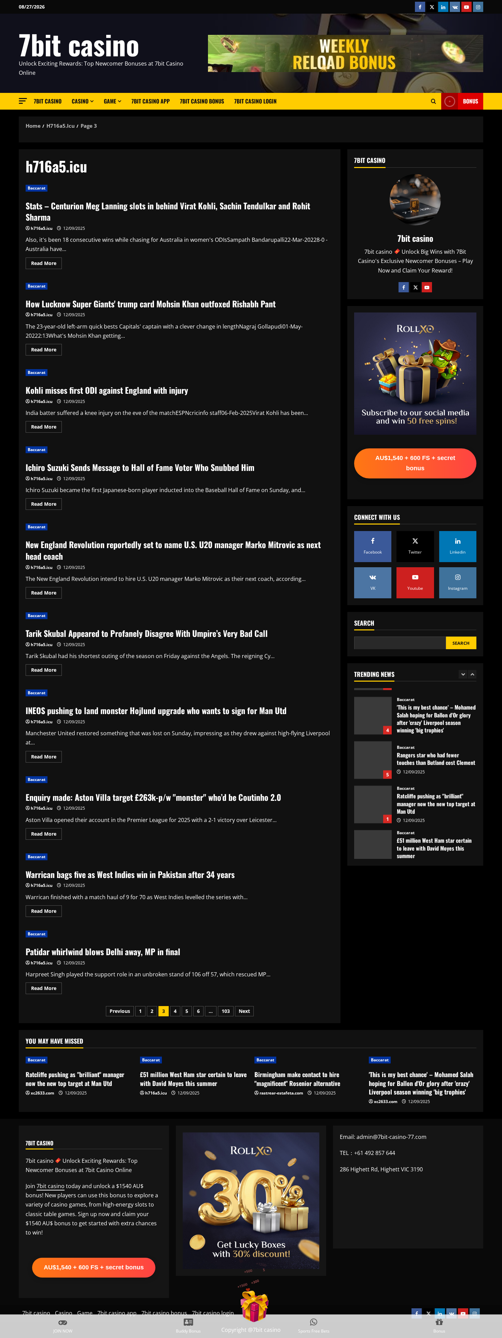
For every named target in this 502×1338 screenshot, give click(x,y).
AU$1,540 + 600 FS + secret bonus (415, 463)
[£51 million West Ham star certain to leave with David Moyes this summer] (194, 1060)
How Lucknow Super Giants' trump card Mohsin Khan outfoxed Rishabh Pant (151, 303)
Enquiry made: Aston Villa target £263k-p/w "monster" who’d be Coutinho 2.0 (153, 797)
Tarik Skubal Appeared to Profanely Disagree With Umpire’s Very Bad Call (147, 633)
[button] (23, 101)
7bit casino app (150, 101)
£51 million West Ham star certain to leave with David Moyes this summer (373, 840)
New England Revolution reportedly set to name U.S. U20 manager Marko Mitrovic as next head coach (173, 550)
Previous (120, 1011)
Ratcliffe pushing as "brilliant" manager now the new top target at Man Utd (373, 795)
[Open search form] (433, 101)
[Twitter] (415, 287)
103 (226, 1011)
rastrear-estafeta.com (281, 1093)
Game (110, 101)
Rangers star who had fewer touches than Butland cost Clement (373, 751)
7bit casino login (255, 101)
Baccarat (36, 188)
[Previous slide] (463, 674)
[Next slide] (472, 674)
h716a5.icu (42, 228)
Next (244, 1011)
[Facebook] (404, 287)
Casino (80, 101)
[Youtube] (427, 287)
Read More (46, 264)
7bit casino (79, 44)
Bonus (470, 101)
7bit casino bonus (202, 101)
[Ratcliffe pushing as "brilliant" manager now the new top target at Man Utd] (79, 1060)
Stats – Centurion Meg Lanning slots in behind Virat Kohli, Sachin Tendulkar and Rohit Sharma (168, 211)
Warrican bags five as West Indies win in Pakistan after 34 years (130, 874)
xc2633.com (42, 1093)
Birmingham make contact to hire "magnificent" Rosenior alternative (297, 1078)
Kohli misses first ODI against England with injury (107, 390)
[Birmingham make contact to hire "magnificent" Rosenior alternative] (308, 1060)
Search (364, 622)
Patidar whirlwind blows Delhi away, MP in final (103, 951)
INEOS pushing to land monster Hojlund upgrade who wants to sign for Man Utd (156, 710)
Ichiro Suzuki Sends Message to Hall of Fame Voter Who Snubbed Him (140, 467)
